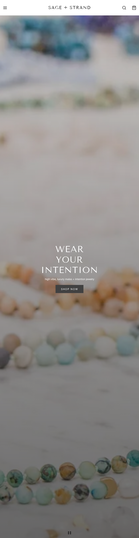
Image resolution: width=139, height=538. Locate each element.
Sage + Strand (69, 7)
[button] (69, 532)
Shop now (69, 289)
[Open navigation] (5, 8)
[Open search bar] (124, 8)
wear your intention (69, 259)
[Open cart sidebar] (134, 8)
